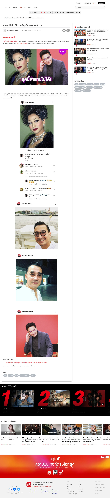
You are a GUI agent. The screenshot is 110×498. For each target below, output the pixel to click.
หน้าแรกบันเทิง (33, 12)
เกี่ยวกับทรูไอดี (98, 482)
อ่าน (21, 8)
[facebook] (14, 489)
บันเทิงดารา (12, 18)
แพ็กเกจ (81, 489)
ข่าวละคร (49, 12)
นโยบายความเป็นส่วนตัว (100, 487)
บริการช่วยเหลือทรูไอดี (72, 494)
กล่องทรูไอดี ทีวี (87, 3)
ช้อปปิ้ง (69, 489)
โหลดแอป (78, 3)
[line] (10, 489)
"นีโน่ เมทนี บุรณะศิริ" (22, 43)
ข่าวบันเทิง (42, 12)
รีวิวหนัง (62, 12)
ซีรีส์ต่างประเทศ (70, 12)
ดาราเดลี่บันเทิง (4, 445)
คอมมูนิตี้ (81, 491)
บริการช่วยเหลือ (98, 490)
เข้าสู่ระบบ (101, 3)
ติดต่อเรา (97, 493)
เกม (25, 8)
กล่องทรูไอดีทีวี (70, 491)
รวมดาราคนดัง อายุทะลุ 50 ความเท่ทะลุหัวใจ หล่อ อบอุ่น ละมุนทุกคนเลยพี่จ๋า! (26, 362)
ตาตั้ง (29, 8)
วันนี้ (6, 8)
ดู (9, 8)
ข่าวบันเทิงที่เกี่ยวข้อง (9, 421)
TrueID (9, 3)
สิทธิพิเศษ (14, 8)
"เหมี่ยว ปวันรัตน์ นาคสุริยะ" (10, 41)
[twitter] (18, 489)
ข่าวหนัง (56, 12)
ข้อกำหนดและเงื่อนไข (99, 485)
